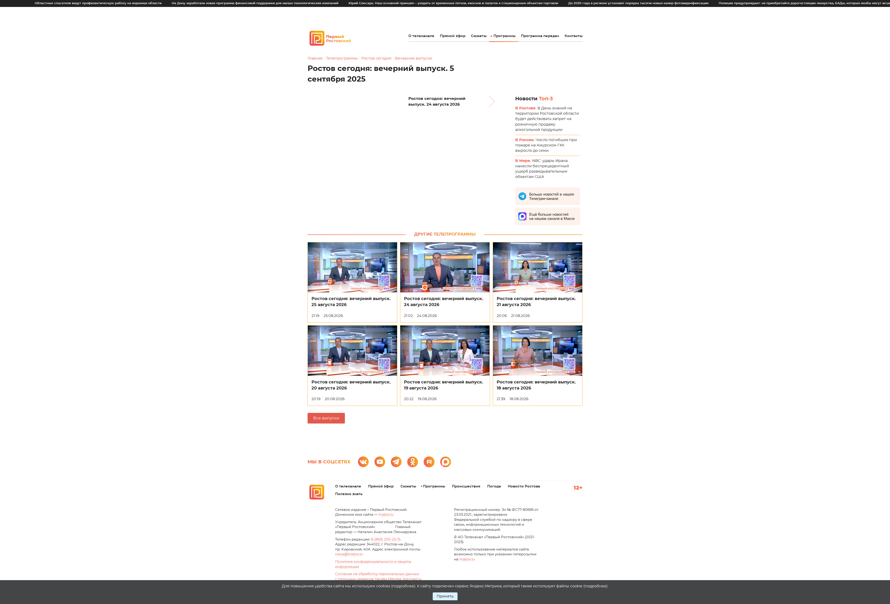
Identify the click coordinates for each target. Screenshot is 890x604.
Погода (494, 486)
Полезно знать (348, 494)
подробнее (403, 586)
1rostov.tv (386, 514)
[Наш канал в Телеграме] (396, 461)
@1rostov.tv (349, 554)
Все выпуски (326, 418)
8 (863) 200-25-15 (385, 539)
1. (467, 559)
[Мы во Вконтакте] (363, 461)
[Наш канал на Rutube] (429, 461)
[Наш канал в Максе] (445, 461)
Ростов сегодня (376, 58)
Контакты (573, 36)
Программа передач (540, 36)
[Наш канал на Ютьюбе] (379, 461)
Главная (315, 58)
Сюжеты (478, 36)
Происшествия (466, 486)
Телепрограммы (342, 58)
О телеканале (421, 36)
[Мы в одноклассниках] (412, 461)
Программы (504, 36)
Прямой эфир (452, 36)
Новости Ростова (524, 486)
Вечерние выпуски (413, 58)
